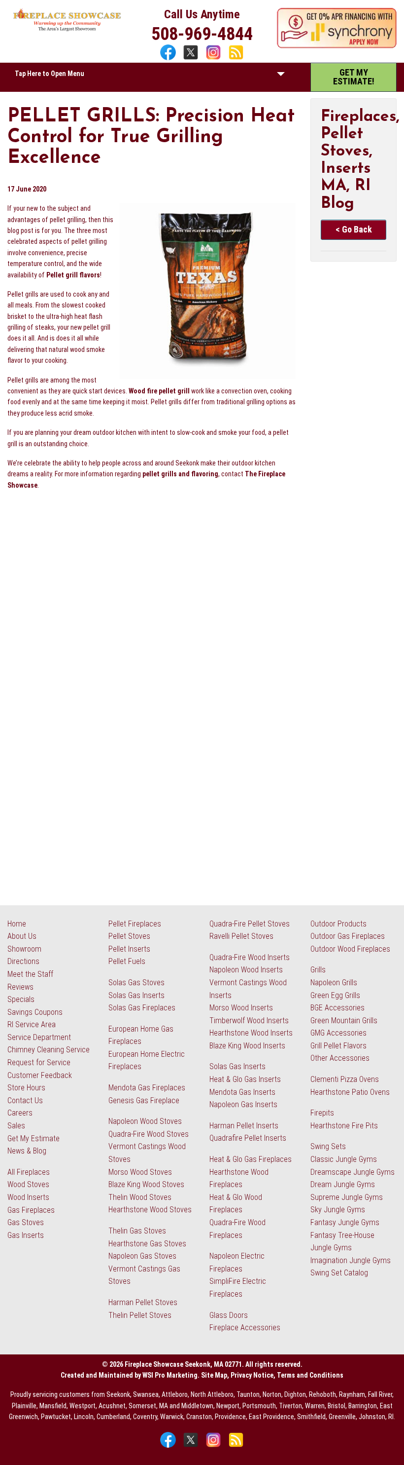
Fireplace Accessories (244, 1327)
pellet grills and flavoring (180, 474)
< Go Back (354, 229)
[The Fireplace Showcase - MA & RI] (67, 29)
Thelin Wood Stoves (139, 1197)
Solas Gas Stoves (136, 982)
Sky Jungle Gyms (337, 1209)
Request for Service (38, 1062)
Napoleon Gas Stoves (142, 1256)
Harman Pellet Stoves (142, 1302)
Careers (20, 1113)
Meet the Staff (30, 974)
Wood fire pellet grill (159, 391)
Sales (16, 1125)
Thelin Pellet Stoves (139, 1315)
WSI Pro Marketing (170, 1375)
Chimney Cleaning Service (48, 1049)
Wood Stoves (28, 1184)
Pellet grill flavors (73, 275)
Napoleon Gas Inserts (243, 1104)
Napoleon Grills (333, 982)
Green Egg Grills (335, 995)
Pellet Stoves (129, 936)
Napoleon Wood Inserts (246, 969)
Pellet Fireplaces (134, 923)
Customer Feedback (39, 1075)
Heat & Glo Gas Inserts (245, 1079)
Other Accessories (340, 1058)
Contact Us (25, 1100)
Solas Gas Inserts (136, 995)
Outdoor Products (338, 923)
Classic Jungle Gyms (343, 1159)
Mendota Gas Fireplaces (146, 1087)
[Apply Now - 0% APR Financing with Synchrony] (337, 46)
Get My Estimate (33, 1138)
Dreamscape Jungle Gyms (352, 1172)
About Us (21, 936)
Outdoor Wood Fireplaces (350, 949)
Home (16, 923)
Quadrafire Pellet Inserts (247, 1138)
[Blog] (236, 59)
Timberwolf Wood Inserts (249, 1020)
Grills (318, 969)
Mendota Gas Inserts (242, 1092)
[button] (281, 76)
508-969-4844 (202, 34)
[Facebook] (169, 59)
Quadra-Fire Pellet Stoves (249, 923)
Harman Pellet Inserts (243, 1125)
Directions (23, 961)
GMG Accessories (338, 1033)
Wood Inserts (28, 1197)
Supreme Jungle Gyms (346, 1197)
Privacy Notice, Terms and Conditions (287, 1375)
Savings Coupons (35, 1012)
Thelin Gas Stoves (137, 1230)
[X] (191, 59)
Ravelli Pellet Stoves (241, 936)
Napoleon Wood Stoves (145, 1121)
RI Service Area (31, 1024)
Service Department (39, 1037)
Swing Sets (328, 1146)
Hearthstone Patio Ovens (350, 1092)
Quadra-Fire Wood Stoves (148, 1134)
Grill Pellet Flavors (338, 1045)
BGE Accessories (337, 1007)
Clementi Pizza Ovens (344, 1079)
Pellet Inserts (129, 949)
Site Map (214, 1375)
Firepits (322, 1113)
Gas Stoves (25, 1222)
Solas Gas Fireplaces (141, 1007)
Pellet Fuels (126, 961)
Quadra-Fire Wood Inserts (249, 957)
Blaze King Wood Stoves (146, 1184)
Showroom (24, 949)
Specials (20, 999)
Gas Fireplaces (31, 1210)
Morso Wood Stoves (140, 1172)
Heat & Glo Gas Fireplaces (250, 1159)
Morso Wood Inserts (241, 1007)
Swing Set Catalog (339, 1272)
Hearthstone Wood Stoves (150, 1209)
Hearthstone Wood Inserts (251, 1033)
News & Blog (26, 1151)
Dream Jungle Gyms (342, 1184)
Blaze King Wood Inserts (247, 1045)
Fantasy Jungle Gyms (344, 1222)
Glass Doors (228, 1315)
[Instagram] (214, 59)
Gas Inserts (25, 1235)
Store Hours (26, 1087)
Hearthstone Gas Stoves (147, 1243)
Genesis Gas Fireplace (143, 1100)
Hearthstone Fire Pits (344, 1125)
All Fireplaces (28, 1172)
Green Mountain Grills (343, 1020)
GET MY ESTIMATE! (353, 76)
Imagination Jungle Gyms (350, 1260)
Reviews (20, 987)
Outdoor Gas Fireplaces (347, 936)
